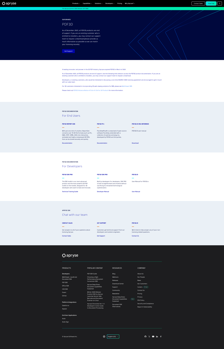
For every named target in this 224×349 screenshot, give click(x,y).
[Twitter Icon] (149, 336)
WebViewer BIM (127, 86)
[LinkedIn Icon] (157, 336)
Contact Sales (198, 3)
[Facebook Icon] (161, 336)
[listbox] (113, 336)
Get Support (68, 51)
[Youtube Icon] (153, 336)
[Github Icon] (145, 336)
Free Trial (211, 3)
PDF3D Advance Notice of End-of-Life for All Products (91, 90)
